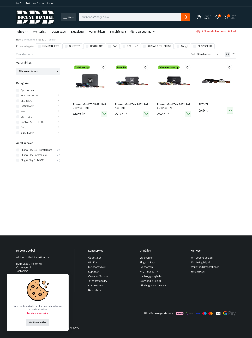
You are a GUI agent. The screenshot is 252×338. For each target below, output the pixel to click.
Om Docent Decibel (202, 257)
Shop (20, 31)
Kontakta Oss (95, 285)
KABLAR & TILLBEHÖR (159, 46)
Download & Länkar (150, 280)
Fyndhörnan (27, 90)
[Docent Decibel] (35, 17)
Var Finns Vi (38, 3)
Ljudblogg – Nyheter (151, 276)
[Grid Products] (227, 54)
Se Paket (104, 114)
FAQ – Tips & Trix (149, 271)
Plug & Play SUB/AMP (32, 160)
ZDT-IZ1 (203, 104)
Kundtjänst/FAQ (97, 267)
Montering (39, 31)
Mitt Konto (94, 262)
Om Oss (19, 3)
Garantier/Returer (98, 276)
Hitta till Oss (198, 271)
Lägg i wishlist (103, 67)
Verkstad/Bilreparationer (205, 267)
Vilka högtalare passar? (153, 285)
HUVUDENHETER (51, 46)
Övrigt (184, 46)
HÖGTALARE (96, 46)
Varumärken (97, 31)
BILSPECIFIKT (205, 46)
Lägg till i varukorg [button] (230, 111)
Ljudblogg (77, 31)
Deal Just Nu (143, 31)
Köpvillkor (93, 271)
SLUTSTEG (74, 46)
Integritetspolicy (97, 280)
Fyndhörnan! (118, 31)
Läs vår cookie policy (37, 313)
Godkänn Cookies (37, 322)
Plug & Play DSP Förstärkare (36, 149)
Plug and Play (147, 262)
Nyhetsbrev (94, 290)
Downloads (59, 31)
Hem (18, 40)
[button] (229, 17)
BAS (115, 46)
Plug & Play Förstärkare (34, 155)
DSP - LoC (132, 46)
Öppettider (94, 257)
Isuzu (41, 40)
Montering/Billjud (200, 262)
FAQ (28, 3)
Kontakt (50, 3)
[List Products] (233, 54)
